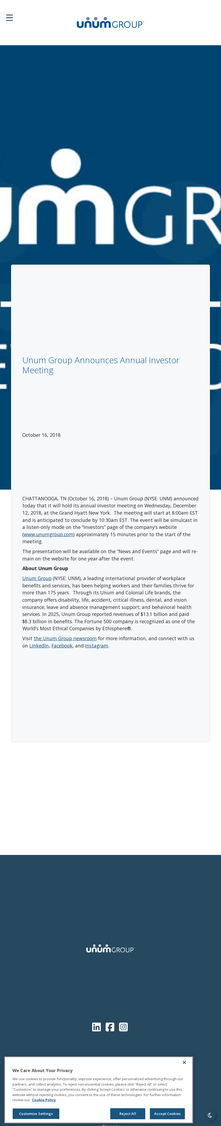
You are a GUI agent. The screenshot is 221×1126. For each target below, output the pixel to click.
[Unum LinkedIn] (97, 1026)
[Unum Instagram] (123, 1026)
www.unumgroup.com (48, 534)
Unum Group (36, 578)
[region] (98, 1089)
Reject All (127, 1113)
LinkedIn (39, 645)
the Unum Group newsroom (65, 638)
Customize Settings (36, 1113)
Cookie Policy (44, 1099)
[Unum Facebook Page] (111, 1026)
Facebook (61, 645)
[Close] (184, 1062)
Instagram (96, 645)
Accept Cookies (167, 1113)
